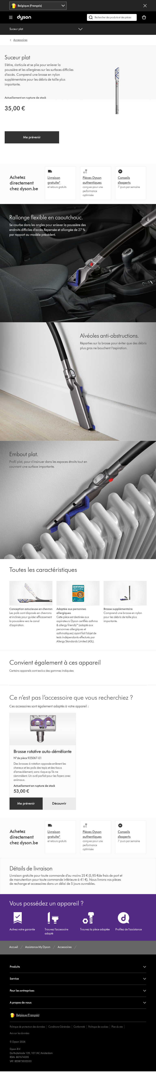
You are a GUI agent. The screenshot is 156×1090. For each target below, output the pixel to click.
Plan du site (117, 1026)
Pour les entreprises (22, 990)
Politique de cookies (98, 1026)
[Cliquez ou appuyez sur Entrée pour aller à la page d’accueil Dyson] (24, 19)
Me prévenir (32, 137)
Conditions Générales (59, 1026)
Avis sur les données (19, 1033)
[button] (24, 1015)
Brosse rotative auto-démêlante (43, 751)
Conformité (79, 1026)
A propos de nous (20, 1002)
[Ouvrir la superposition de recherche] (112, 17)
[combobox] (38, 6)
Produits (15, 966)
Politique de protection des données (27, 1026)
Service (14, 978)
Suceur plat (16, 29)
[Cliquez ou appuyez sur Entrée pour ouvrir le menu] (10, 17)
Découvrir (59, 803)
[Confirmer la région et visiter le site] (145, 5)
